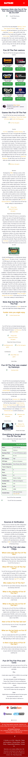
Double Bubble (6, 390)
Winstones (5, 405)
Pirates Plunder (12, 405)
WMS (11, 172)
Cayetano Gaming (18, 131)
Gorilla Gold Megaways (17, 119)
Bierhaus (19, 26)
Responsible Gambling (13, 744)
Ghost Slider (15, 331)
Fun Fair (9, 117)
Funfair (18, 306)
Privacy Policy (16, 742)
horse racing (6, 36)
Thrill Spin (5, 241)
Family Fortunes (20, 403)
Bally (9, 541)
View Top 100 (16, 493)
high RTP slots (17, 579)
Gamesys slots (16, 399)
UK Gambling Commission (14, 729)
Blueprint (7, 259)
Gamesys (10, 32)
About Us (17, 740)
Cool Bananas (17, 330)
